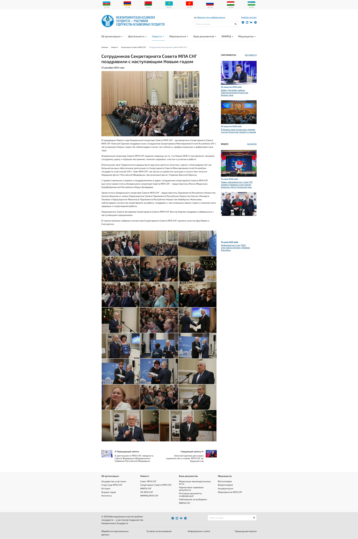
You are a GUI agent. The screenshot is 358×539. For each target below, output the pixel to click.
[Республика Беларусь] (148, 3)
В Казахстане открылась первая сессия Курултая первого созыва (238, 130)
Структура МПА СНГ (111, 484)
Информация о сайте (199, 531)
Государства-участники (113, 481)
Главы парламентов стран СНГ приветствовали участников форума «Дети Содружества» (237, 184)
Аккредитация (225, 488)
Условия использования (159, 531)
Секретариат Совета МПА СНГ (133, 47)
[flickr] (243, 22)
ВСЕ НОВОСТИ (251, 55)
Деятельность (136, 36)
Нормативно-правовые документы (191, 488)
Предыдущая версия (246, 531)
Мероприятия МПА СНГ (230, 492)
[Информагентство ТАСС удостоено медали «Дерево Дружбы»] (239, 203)
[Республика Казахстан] (169, 3)
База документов (203, 36)
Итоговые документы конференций (190, 494)
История (105, 488)
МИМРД (226, 36)
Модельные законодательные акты (195, 482)
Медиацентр (246, 36)
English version (249, 17)
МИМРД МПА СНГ (149, 495)
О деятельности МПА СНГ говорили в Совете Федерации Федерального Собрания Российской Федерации (134, 458)
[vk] (251, 22)
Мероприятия (177, 36)
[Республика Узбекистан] (251, 3)
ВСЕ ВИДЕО (252, 144)
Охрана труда (108, 492)
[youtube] (247, 22)
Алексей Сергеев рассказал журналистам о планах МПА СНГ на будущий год (184, 458)
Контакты (106, 495)
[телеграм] (255, 22)
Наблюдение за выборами (193, 499)
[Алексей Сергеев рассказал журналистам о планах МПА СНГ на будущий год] (210, 453)
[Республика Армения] (127, 3)
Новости (157, 36)
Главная (104, 47)
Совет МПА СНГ (148, 481)
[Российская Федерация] (210, 3)
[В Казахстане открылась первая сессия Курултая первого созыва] (239, 111)
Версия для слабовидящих (211, 17)
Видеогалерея (225, 484)
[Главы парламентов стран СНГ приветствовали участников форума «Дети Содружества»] (239, 163)
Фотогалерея (225, 481)
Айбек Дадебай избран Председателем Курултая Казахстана (234, 92)
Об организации (111, 36)
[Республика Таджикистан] (231, 3)
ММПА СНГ (146, 488)
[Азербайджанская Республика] (106, 3)
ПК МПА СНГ (146, 492)
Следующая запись (191, 451)
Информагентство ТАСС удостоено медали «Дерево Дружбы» (235, 247)
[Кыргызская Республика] (189, 3)
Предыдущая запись (127, 451)
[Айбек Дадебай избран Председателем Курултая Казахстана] (239, 72)
